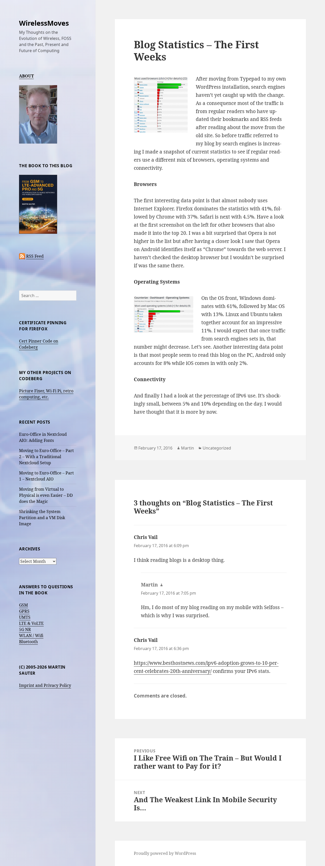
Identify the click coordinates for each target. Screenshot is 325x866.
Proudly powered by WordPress (165, 853)
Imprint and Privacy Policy (45, 685)
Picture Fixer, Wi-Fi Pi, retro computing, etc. (46, 394)
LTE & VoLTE (31, 623)
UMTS (24, 617)
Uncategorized (217, 448)
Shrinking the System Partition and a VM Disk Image (42, 518)
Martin (187, 448)
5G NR (25, 629)
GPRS (24, 611)
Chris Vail (146, 537)
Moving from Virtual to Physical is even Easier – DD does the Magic (46, 495)
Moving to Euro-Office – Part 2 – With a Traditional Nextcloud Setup (46, 457)
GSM (23, 605)
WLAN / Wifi (31, 635)
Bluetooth (28, 641)
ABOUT (26, 76)
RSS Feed (35, 256)
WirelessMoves (44, 23)
